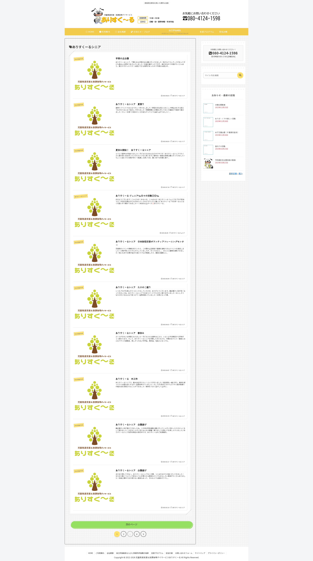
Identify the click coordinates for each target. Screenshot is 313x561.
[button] (240, 75)
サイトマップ (200, 553)
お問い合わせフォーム (183, 553)
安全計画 (169, 553)
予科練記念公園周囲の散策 (225, 160)
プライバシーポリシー (216, 553)
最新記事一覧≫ (236, 173)
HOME (90, 553)
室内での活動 (220, 146)
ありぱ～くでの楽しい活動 (225, 118)
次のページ (131, 524)
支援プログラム (157, 553)
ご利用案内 (100, 553)
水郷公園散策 (220, 105)
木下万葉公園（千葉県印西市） (227, 132)
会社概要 (110, 553)
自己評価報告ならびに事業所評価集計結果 (132, 553)
